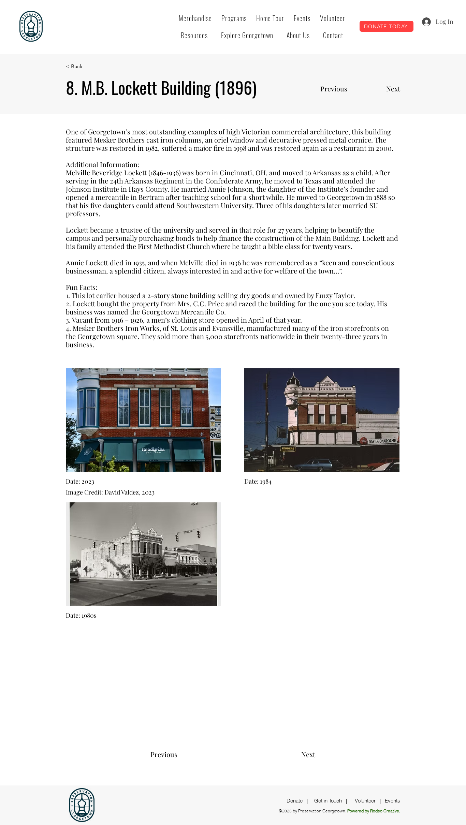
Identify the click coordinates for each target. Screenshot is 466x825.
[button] (234, 18)
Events (392, 800)
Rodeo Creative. (385, 810)
